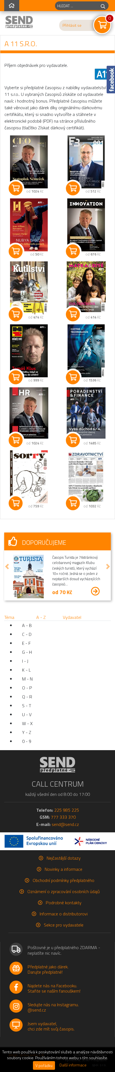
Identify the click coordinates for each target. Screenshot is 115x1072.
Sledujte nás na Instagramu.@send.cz (53, 1007)
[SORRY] (28, 476)
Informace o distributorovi (64, 913)
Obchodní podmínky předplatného (63, 880)
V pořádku (43, 1065)
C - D (27, 634)
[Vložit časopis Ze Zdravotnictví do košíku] (73, 503)
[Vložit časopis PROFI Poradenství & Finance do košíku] (73, 440)
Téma (9, 617)
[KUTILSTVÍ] (28, 287)
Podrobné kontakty (64, 902)
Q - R (27, 696)
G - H (27, 652)
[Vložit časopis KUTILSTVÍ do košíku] (16, 314)
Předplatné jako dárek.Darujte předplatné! (48, 969)
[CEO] (28, 161)
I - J (25, 661)
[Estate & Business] (86, 161)
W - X (27, 723)
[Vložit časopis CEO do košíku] (16, 188)
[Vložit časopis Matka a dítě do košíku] (73, 314)
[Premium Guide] (86, 350)
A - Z (41, 617)
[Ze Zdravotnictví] (86, 476)
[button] (7, 567)
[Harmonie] (28, 224)
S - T (26, 705)
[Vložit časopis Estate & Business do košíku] (73, 188)
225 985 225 (66, 810)
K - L (26, 670)
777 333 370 (63, 817)
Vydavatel (72, 617)
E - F (26, 643)
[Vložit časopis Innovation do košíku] (73, 251)
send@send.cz (65, 824)
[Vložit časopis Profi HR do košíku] (16, 440)
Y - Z (26, 732)
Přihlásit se (72, 25)
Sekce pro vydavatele (63, 925)
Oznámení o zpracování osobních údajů (63, 891)
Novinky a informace (63, 869)
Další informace (73, 1065)
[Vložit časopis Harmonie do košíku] (16, 251)
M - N (27, 678)
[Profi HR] (28, 413)
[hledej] (103, 5)
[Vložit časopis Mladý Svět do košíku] (16, 377)
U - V (27, 714)
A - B (27, 625)
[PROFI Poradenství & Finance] (86, 413)
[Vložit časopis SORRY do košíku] (16, 503)
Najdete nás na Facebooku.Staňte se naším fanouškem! (54, 988)
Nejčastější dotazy (64, 858)
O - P (27, 687)
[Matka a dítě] (86, 286)
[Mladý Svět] (28, 350)
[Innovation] (86, 224)
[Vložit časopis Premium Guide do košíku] (73, 377)
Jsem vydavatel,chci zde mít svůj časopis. (51, 1026)
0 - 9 (26, 741)
